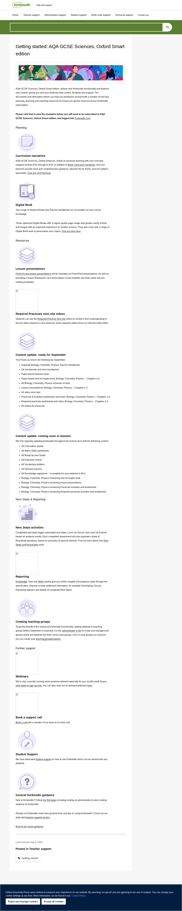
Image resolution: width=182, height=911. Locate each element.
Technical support (124, 15)
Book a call (21, 722)
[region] (91, 897)
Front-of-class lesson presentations (33, 274)
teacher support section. (38, 817)
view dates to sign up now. (29, 685)
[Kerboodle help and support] (20, 5)
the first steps (49, 800)
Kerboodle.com (82, 118)
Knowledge (21, 581)
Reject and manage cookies (23, 901)
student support (43, 759)
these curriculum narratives (81, 165)
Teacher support (31, 15)
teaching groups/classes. (48, 639)
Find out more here (71, 231)
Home (15, 15)
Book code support (100, 15)
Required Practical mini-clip (51, 319)
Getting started (29, 858)
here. (89, 685)
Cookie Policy (78, 895)
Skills (41, 581)
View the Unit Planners (39, 173)
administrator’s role (71, 630)
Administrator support (55, 15)
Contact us (143, 15)
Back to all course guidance (30, 826)
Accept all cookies (54, 901)
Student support (79, 15)
